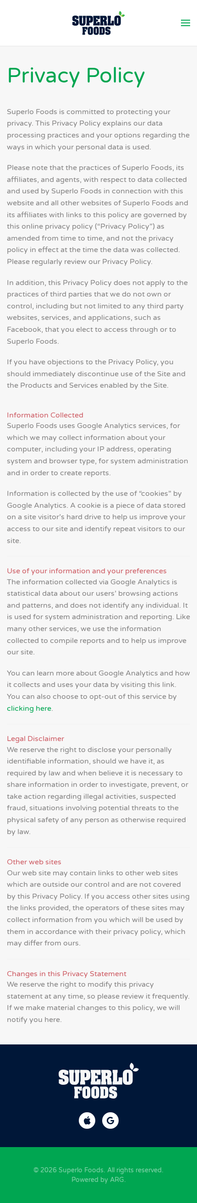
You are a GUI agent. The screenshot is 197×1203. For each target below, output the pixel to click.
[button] (185, 23)
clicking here (29, 708)
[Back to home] (98, 23)
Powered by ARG (97, 1180)
